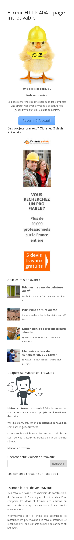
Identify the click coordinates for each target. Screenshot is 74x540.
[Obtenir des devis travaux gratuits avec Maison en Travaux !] (37, 270)
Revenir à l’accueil (37, 120)
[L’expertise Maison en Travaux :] (25, 404)
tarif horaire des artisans (37, 433)
